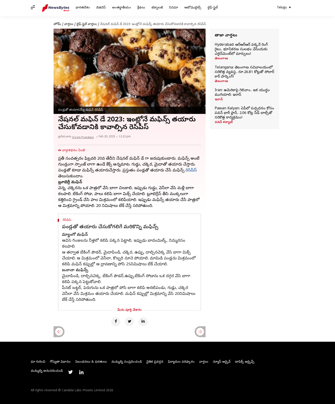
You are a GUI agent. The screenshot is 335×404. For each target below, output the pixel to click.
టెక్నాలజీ (157, 8)
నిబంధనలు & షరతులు (91, 362)
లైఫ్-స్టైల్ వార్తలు (87, 24)
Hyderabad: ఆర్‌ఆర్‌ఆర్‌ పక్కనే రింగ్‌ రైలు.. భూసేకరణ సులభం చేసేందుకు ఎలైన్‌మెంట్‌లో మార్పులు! (241, 49)
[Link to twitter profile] (70, 372)
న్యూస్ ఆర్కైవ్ (222, 362)
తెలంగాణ (221, 59)
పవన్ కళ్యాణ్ (224, 122)
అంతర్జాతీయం (121, 8)
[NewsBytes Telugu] (55, 8)
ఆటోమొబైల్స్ (192, 8)
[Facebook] (115, 321)
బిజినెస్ (101, 8)
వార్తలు (68, 24)
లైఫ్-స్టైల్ (213, 8)
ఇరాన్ (219, 100)
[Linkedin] (143, 321)
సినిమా (173, 8)
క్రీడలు (141, 8)
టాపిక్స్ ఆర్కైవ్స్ (244, 362)
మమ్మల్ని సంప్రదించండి (126, 362)
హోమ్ (57, 24)
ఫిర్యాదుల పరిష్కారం (181, 362)
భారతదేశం (83, 8)
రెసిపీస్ (191, 170)
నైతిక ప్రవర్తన (154, 362)
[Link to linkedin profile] (81, 372)
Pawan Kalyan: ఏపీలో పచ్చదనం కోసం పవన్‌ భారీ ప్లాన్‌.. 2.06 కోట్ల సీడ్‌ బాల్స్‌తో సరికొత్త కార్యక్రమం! (244, 113)
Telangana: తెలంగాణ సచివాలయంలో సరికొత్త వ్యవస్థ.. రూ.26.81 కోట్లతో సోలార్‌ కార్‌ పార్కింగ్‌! (244, 72)
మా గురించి (38, 362)
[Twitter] (129, 321)
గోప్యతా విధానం (60, 362)
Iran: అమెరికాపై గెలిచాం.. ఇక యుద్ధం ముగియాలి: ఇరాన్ (242, 92)
